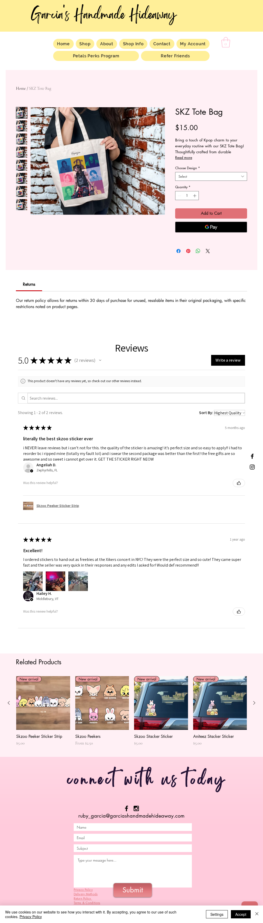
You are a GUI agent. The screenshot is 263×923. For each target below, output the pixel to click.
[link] (29, 284)
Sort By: (206, 412)
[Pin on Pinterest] (188, 251)
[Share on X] (208, 251)
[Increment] (195, 195)
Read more (183, 157)
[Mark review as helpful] (239, 483)
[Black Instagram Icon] (136, 808)
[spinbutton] (187, 195)
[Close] (257, 914)
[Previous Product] (9, 703)
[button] (225, 42)
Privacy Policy (31, 916)
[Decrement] (179, 195)
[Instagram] (252, 467)
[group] (131, 714)
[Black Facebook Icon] (126, 808)
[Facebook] (252, 456)
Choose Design (187, 168)
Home (21, 88)
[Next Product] (254, 703)
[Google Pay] (211, 227)
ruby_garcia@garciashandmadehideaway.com (131, 815)
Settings (216, 914)
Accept (240, 914)
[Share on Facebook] (178, 251)
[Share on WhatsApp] (198, 251)
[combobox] (211, 176)
